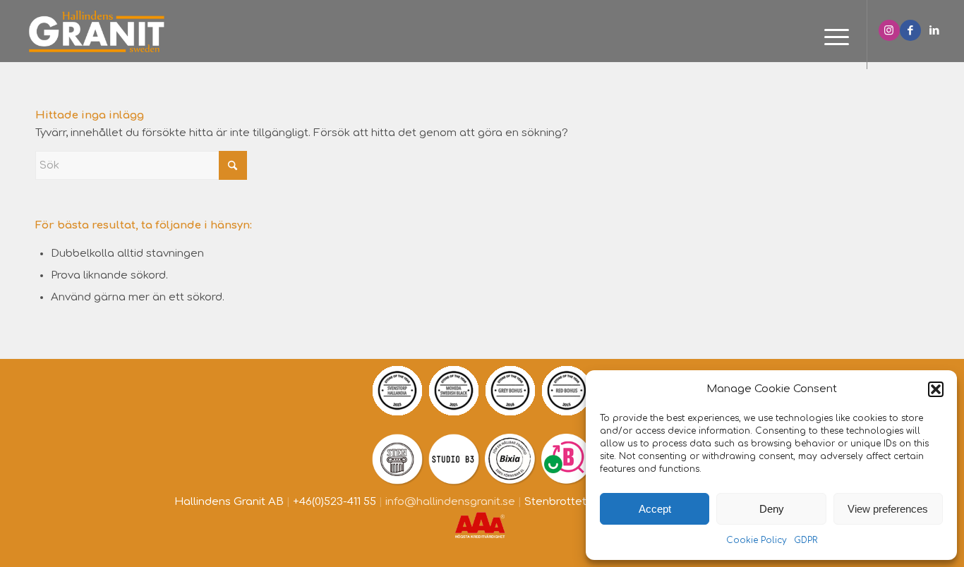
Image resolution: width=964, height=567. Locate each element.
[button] (936, 389)
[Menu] (832, 38)
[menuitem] (832, 38)
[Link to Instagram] (889, 30)
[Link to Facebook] (910, 30)
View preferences (888, 509)
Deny (771, 509)
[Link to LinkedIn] (934, 30)
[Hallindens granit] (96, 31)
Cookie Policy (756, 540)
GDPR (805, 540)
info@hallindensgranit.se (450, 502)
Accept (655, 509)
